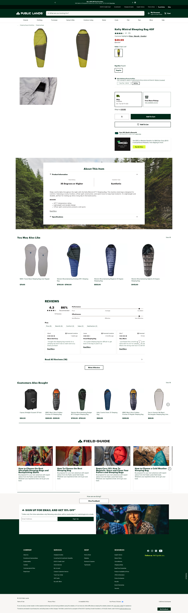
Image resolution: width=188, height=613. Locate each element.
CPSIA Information (119, 575)
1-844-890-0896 (118, 605)
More (151, 20)
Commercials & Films (29, 568)
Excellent (140, 310)
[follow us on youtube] (161, 550)
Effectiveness (76, 314)
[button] (151, 103)
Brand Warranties (119, 585)
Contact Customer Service (61, 571)
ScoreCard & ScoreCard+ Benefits (63, 558)
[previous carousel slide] (55, 2)
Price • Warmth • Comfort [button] (137, 36)
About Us (25, 554)
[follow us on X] (157, 550)
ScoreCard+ (117, 7)
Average (107, 310)
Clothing (40, 20)
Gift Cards (56, 578)
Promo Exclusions (119, 578)
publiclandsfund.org (125, 608)
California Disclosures (165, 601)
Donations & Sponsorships (30, 558)
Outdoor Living (89, 20)
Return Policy (118, 558)
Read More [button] (53, 211)
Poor (73, 310)
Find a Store (151, 7)
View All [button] (168, 237)
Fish (128, 20)
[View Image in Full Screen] (40, 48)
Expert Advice (141, 7)
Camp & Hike (70, 20)
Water (104, 20)
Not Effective (76, 318)
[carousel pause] (135, 2)
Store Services (58, 564)
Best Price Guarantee (120, 568)
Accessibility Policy (84, 601)
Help (169, 7)
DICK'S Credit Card (105, 7)
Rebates (86, 558)
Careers (25, 564)
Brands (26, 20)
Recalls (117, 581)
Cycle (116, 20)
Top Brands (87, 564)
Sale (163, 20)
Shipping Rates (119, 564)
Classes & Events (129, 7)
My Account (57, 568)
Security (117, 588)
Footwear (54, 20)
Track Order (161, 7)
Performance (76, 307)
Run (139, 20)
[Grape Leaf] (119, 53)
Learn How (138, 134)
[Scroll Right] (140, 342)
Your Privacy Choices (115, 601)
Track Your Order (58, 575)
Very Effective (139, 318)
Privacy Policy (51, 601)
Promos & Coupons (89, 561)
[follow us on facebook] (149, 550)
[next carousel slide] (133, 2)
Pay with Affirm (58, 581)
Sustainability (27, 561)
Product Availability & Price (122, 571)
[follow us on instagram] (153, 550)
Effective (107, 318)
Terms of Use (20, 601)
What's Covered (160, 80)
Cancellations (118, 561)
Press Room (26, 571)
